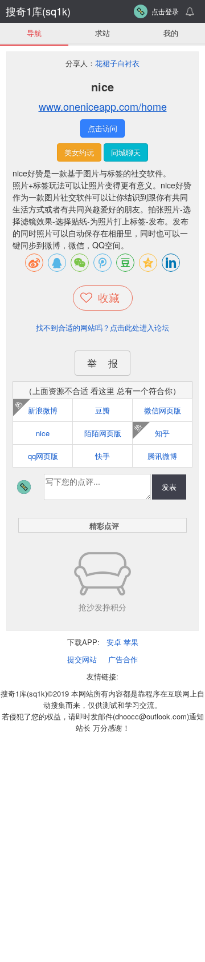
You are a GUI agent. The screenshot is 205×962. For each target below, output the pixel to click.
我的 (170, 32)
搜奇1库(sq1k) (38, 11)
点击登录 (165, 11)
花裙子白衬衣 (117, 63)
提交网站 (82, 659)
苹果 (131, 642)
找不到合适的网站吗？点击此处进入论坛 (102, 327)
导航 (34, 32)
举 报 (102, 363)
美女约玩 (79, 152)
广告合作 (123, 659)
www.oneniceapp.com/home (103, 106)
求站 (102, 32)
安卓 (113, 642)
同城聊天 (126, 152)
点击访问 (102, 128)
